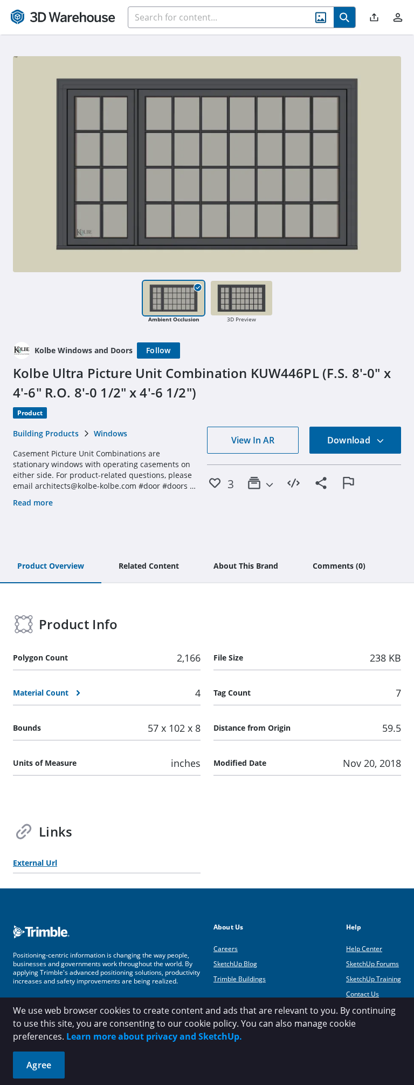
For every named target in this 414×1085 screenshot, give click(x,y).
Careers (225, 948)
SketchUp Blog (235, 963)
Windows (110, 433)
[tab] (50, 566)
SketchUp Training (373, 978)
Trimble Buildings (239, 978)
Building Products (46, 433)
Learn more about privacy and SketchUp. (154, 1036)
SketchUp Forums (372, 963)
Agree (38, 1065)
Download (349, 440)
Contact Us (362, 994)
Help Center (364, 948)
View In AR (252, 440)
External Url (35, 863)
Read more (33, 502)
